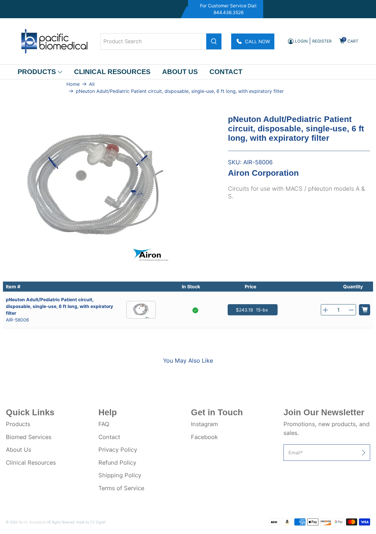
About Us (180, 72)
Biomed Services (28, 437)
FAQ (103, 424)
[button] (325, 309)
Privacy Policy (117, 449)
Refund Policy (117, 462)
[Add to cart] (364, 309)
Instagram (204, 424)
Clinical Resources (112, 72)
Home (73, 84)
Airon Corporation (263, 173)
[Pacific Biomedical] (54, 41)
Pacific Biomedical (32, 522)
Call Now (257, 41)
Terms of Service (121, 488)
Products (37, 72)
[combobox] (160, 41)
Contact (225, 72)
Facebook (204, 437)
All (92, 84)
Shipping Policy (119, 475)
